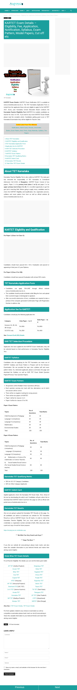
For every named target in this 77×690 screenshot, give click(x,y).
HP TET (9, 583)
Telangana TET (38, 592)
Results (31, 127)
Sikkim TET (38, 583)
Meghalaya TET (39, 566)
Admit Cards (24, 127)
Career (6, 10)
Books (8, 130)
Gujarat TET (16, 578)
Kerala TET (16, 592)
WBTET (34, 601)
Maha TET (39, 569)
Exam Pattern (15, 130)
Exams (21, 10)
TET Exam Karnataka (14, 624)
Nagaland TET (38, 572)
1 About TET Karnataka (12, 139)
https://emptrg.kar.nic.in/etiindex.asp (15, 530)
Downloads (14, 10)
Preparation (45, 10)
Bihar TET (16, 572)
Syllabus (41, 130)
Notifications (36, 10)
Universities (55, 10)
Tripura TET (38, 586)
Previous (19, 687)
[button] (71, 11)
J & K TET (10, 589)
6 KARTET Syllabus (11, 151)
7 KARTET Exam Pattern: (13, 153)
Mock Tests (23, 130)
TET (10, 18)
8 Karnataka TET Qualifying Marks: (15, 156)
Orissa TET (38, 575)
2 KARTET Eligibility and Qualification (16, 141)
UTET (34, 598)
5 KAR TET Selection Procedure (15, 148)
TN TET (34, 589)
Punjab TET (38, 578)
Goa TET (16, 575)
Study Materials (33, 130)
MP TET (10, 598)
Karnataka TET (16, 595)
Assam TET (16, 569)
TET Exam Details (29, 606)
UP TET (33, 595)
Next (57, 687)
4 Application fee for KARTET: (14, 146)
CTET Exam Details (16, 606)
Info (63, 10)
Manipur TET (16, 601)
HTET (13, 580)
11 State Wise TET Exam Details (15, 163)
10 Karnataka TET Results (13, 161)
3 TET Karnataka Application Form (15, 143)
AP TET (10, 566)
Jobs (27, 10)
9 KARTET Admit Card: (12, 158)
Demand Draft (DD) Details (15, 335)
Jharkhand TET (13, 586)
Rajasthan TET (38, 580)
